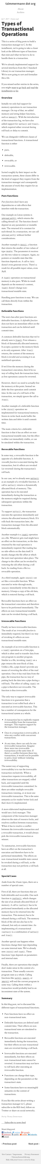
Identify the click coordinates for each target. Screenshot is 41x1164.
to (18, 87)
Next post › (34, 1143)
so (14, 90)
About (20, 8)
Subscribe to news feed (15, 1122)
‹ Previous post (9, 1143)
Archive (20, 12)
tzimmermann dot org (20, 3)
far (17, 90)
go (20, 87)
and (28, 87)
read (33, 87)
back (24, 87)
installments (7, 90)
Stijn (33, 1160)
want (13, 87)
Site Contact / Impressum (12, 1155)
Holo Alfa (9, 1160)
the (36, 87)
